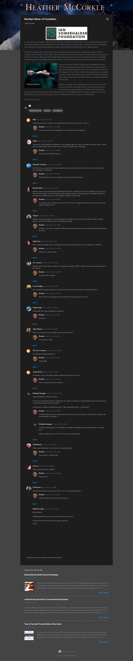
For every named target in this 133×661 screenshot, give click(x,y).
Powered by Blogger (68, 651)
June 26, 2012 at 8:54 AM (52, 452)
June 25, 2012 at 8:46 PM (52, 379)
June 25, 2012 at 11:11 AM (50, 263)
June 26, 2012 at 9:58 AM (46, 466)
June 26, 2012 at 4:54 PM (52, 495)
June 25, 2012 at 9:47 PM (54, 393)
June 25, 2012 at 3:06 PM (50, 308)
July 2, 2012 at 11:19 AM (51, 509)
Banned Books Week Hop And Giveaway (41, 575)
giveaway (47, 111)
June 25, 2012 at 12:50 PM (53, 248)
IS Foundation (34, 57)
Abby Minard (37, 329)
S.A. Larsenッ (37, 262)
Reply (35, 136)
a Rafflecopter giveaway (32, 99)
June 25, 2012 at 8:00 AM (52, 150)
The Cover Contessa (39, 350)
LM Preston (37, 487)
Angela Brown (37, 372)
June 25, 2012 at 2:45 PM (50, 286)
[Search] (111, 5)
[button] (107, 19)
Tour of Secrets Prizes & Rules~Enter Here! (42, 624)
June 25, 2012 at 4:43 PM (50, 329)
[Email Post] (30, 106)
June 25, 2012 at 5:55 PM (52, 358)
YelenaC (35, 215)
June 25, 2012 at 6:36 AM (54, 164)
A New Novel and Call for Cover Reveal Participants (46, 599)
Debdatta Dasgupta (39, 393)
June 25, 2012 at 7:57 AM (52, 127)
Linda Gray (37, 241)
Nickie (35, 141)
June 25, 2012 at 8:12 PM (50, 372)
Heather (42, 127)
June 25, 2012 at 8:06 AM (52, 199)
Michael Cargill (38, 509)
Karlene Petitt (37, 188)
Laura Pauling (37, 286)
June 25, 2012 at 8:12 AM (52, 225)
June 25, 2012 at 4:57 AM (44, 120)
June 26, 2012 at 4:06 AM (49, 445)
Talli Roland (37, 444)
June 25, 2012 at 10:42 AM (49, 241)
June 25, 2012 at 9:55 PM (52, 411)
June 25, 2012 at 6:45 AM (50, 188)
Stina (34, 119)
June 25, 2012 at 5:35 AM (45, 141)
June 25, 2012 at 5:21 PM (52, 293)
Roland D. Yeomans (39, 164)
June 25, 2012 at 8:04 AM (52, 174)
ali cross (35, 466)
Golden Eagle (37, 307)
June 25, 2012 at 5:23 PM (52, 315)
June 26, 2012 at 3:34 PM (49, 487)
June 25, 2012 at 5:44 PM (54, 350)
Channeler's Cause (35, 111)
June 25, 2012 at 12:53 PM (53, 272)
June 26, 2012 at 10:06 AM (53, 473)
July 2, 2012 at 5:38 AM (60, 424)
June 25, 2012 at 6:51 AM (46, 216)
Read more (104, 593)
